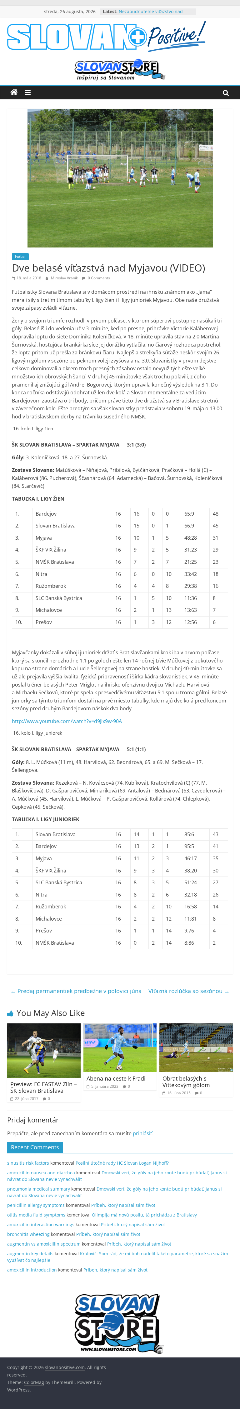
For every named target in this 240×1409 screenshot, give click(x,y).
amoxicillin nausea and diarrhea (41, 1173)
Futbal (20, 256)
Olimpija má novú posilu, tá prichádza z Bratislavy (144, 1215)
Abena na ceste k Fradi (116, 1078)
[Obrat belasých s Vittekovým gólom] (196, 1027)
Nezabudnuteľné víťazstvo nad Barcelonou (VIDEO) (151, 14)
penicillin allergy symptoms (36, 1205)
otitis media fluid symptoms (36, 1215)
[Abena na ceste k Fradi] (120, 1027)
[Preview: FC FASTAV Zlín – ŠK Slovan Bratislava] (44, 1027)
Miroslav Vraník (65, 278)
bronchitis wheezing (28, 1234)
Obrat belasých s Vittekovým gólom (186, 1082)
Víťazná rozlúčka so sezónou (189, 991)
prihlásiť (142, 1133)
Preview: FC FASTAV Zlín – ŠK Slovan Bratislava (43, 1087)
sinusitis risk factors (28, 1163)
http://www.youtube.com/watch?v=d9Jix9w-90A (67, 721)
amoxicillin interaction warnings (40, 1224)
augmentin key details (30, 1254)
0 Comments (98, 278)
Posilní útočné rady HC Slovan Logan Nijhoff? (122, 1163)
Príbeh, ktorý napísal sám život (123, 1205)
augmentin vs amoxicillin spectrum (44, 1244)
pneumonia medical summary (38, 1189)
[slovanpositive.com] (14, 92)
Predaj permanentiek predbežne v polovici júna (76, 991)
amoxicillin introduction (32, 1270)
